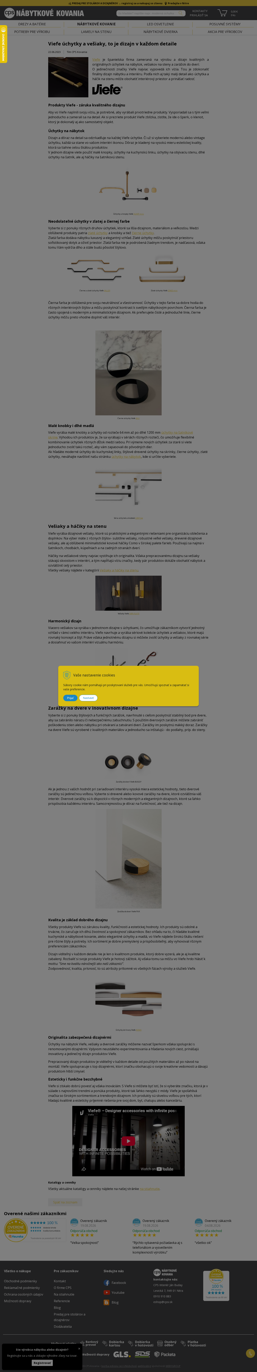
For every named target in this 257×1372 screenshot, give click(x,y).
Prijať (70, 698)
